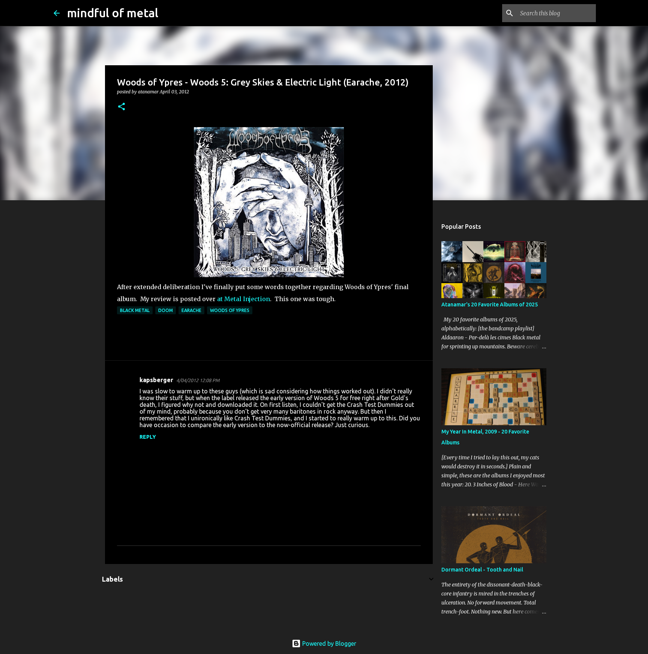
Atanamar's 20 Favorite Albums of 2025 (489, 305)
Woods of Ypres (229, 310)
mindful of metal (112, 13)
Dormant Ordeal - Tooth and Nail (482, 570)
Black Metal (135, 310)
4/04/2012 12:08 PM (197, 380)
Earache (191, 310)
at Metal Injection (243, 299)
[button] (121, 107)
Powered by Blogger (328, 643)
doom (165, 310)
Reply (148, 437)
